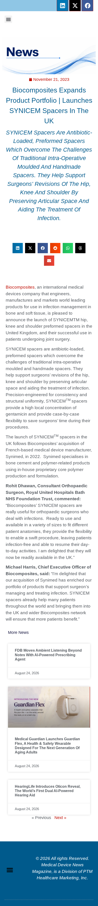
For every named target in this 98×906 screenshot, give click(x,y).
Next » (60, 817)
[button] (8, 19)
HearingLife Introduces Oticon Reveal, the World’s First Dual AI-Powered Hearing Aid (47, 791)
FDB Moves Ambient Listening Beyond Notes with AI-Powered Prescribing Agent (48, 654)
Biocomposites (20, 287)
